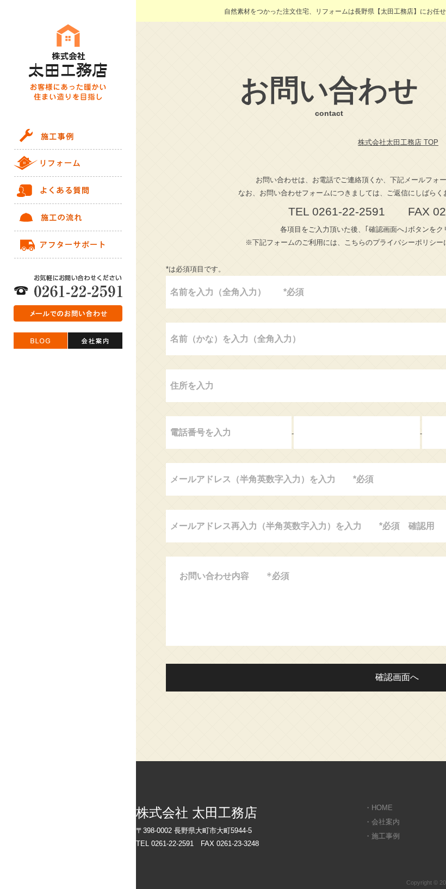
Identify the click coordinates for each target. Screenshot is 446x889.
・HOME (378, 808)
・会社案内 (382, 822)
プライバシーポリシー (408, 242)
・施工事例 (382, 836)
